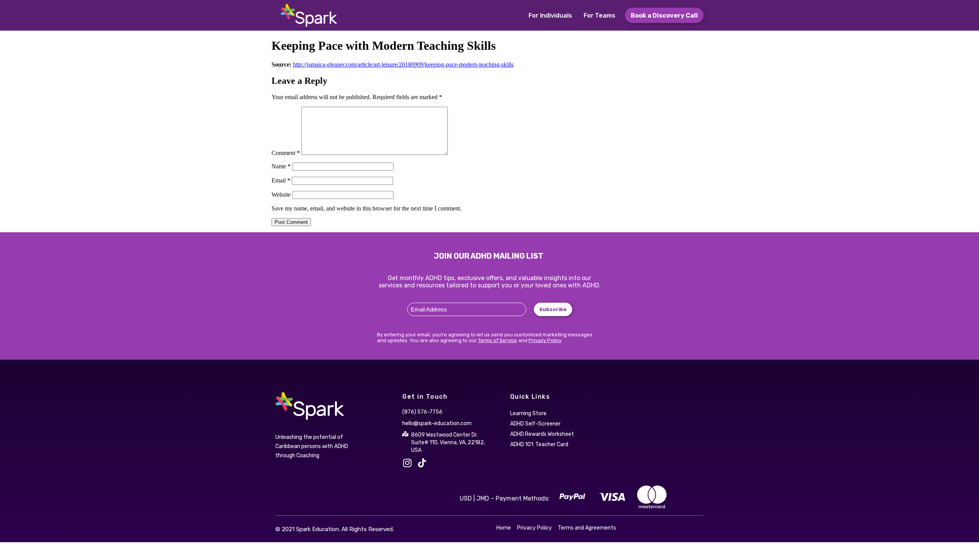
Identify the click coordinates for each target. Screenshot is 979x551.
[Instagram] (407, 463)
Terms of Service (497, 340)
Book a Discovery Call (664, 15)
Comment (286, 153)
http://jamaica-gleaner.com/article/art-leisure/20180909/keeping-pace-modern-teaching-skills (403, 64)
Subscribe (553, 309)
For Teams (599, 15)
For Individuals (550, 15)
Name (281, 166)
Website (281, 194)
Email (281, 180)
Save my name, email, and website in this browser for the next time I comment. (367, 208)
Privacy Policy (545, 340)
